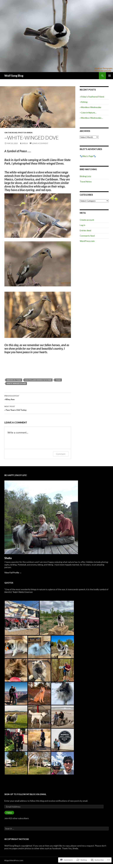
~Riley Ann (11, 398)
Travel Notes (86, 181)
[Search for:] (56, 828)
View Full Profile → (13, 572)
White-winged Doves (16, 383)
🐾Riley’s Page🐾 (88, 156)
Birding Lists (85, 176)
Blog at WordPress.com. (14, 860)
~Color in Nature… (88, 112)
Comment (60, 454)
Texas (58, 380)
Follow (9, 813)
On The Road (10, 132)
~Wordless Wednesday (90, 107)
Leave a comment (40, 143)
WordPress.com (87, 241)
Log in (82, 225)
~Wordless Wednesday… (91, 118)
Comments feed (87, 235)
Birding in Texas (14, 380)
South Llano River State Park (38, 380)
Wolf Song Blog (13, 75)
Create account (87, 220)
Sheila (25, 143)
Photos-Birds (25, 132)
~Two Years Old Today (15, 408)
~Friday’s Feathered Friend (92, 96)
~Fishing (83, 102)
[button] (21, 617)
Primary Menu (109, 75)
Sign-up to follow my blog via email (25, 794)
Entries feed (85, 230)
